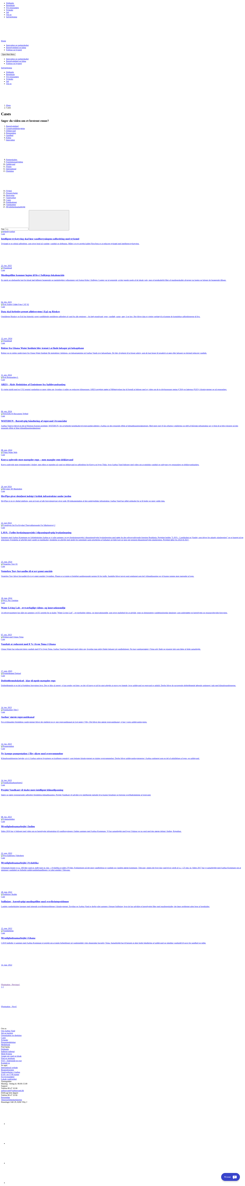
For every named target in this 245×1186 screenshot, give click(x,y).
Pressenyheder (12, 193)
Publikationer (11, 202)
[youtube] (25, 1183)
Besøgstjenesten (7, 1070)
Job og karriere (7, 1033)
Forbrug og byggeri (14, 50)
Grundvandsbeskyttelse (15, 128)
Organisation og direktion (11, 1035)
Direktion (10, 171)
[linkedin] (25, 1124)
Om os (8, 15)
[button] (8, 54)
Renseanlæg (11, 133)
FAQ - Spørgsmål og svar (11, 1061)
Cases (8, 200)
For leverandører (7, 1077)
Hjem (8, 105)
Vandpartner (11, 204)
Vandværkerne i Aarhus (10, 1072)
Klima (8, 138)
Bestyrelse (10, 195)
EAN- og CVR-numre (10, 1074)
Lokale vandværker (9, 1079)
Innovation (10, 140)
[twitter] (25, 1163)
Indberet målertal (8, 1051)
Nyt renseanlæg (12, 8)
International (11, 169)
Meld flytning (6, 1054)
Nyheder (9, 10)
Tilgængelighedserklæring (11, 1100)
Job (7, 12)
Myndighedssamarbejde (15, 207)
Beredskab (10, 5)
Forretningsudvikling (14, 162)
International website (9, 1068)
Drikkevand (11, 131)
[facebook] (25, 1143)
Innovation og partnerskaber (17, 45)
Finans (8, 166)
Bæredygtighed (12, 126)
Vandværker (11, 198)
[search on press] (49, 220)
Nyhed (9, 191)
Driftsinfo (10, 3)
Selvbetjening (11, 17)
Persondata (5, 1097)
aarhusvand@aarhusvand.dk (12, 1090)
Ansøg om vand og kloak (11, 1056)
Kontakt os (5, 1063)
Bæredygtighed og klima (16, 47)
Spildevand (10, 164)
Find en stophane (8, 1058)
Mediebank (5, 1045)
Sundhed (9, 135)
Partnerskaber (12, 160)
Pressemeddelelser (8, 1042)
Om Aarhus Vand (8, 1031)
